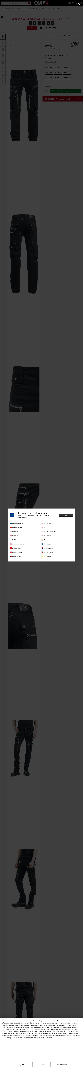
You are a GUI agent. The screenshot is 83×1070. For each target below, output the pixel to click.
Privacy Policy (48, 1038)
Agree (21, 1065)
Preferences (62, 1064)
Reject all (41, 1065)
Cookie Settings (6, 1038)
